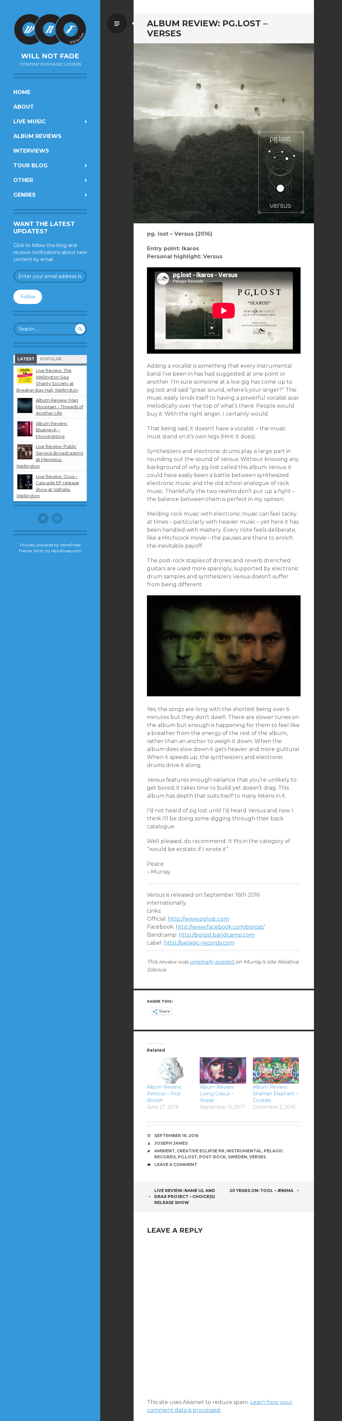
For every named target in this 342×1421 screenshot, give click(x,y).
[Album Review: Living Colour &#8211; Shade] (223, 1070)
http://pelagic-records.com (199, 943)
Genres (24, 195)
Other (23, 180)
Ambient (164, 1150)
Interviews (31, 151)
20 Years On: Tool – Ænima (261, 1190)
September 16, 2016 (176, 1135)
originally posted (212, 962)
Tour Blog (30, 165)
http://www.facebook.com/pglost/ (220, 927)
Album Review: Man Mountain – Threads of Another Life (59, 406)
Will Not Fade (50, 56)
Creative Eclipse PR (200, 1150)
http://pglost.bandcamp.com (216, 935)
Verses (257, 1156)
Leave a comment (175, 1164)
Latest (25, 358)
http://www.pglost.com (198, 919)
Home (21, 92)
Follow (27, 297)
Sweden (237, 1156)
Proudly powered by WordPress (50, 544)
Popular (51, 358)
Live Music (29, 121)
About (23, 107)
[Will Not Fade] (50, 29)
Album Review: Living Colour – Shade (217, 1093)
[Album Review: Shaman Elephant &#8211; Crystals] (276, 1070)
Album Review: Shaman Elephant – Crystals (275, 1093)
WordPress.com (66, 550)
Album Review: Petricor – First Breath (164, 1093)
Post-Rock (212, 1156)
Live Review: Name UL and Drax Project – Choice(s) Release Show (184, 1196)
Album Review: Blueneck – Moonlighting (52, 430)
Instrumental (244, 1150)
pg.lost (187, 1156)
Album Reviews (37, 136)
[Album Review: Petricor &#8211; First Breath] (170, 1070)
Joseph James (171, 1143)
